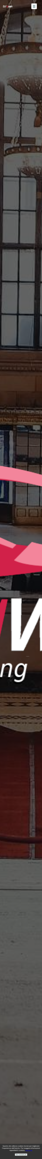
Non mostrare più (21, 1154)
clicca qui (28, 1150)
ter (7, 6)
